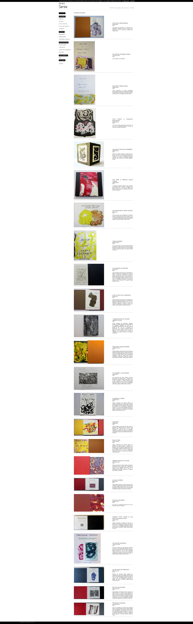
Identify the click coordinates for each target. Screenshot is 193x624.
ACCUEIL (62, 13)
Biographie (62, 34)
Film (60, 58)
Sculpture (61, 28)
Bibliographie (62, 36)
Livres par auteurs (64, 26)
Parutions (62, 60)
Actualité (61, 52)
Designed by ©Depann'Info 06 (27, 622)
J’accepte (132, 1)
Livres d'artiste (63, 23)
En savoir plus (125, 1)
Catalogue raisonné (64, 39)
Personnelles (62, 45)
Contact (61, 63)
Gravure (61, 21)
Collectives (62, 47)
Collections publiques (65, 49)
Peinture (61, 19)
